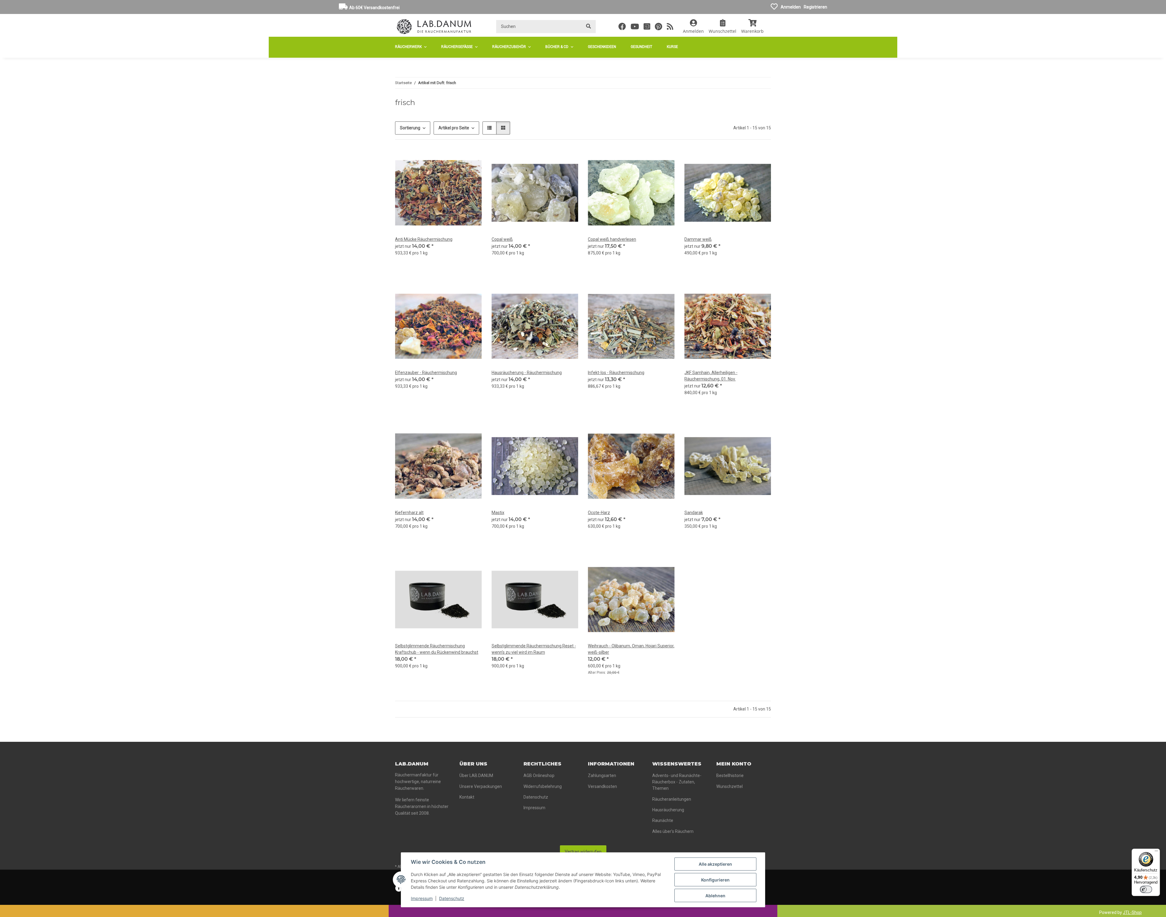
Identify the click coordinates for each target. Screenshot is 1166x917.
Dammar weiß (698, 239)
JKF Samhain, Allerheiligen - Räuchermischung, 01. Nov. (711, 375)
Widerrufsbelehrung (542, 786)
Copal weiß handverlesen (612, 239)
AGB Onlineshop (538, 775)
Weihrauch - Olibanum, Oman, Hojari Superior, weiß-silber (631, 649)
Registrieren (815, 7)
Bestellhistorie (730, 775)
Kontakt (466, 797)
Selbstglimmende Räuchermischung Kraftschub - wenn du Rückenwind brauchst (436, 649)
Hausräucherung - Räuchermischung (527, 372)
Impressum (422, 898)
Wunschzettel (729, 786)
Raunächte (662, 820)
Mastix (498, 512)
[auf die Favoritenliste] (471, 159)
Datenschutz (451, 898)
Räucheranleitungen (671, 799)
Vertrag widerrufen (583, 851)
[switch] (1146, 889)
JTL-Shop (1132, 912)
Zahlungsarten (602, 775)
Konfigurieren (715, 879)
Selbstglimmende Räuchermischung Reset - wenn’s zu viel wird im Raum (534, 649)
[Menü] (1156, 852)
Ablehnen (715, 895)
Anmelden (791, 7)
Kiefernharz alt (409, 512)
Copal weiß (502, 239)
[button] (693, 26)
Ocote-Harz (599, 512)
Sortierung (410, 127)
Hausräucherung (668, 809)
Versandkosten (602, 786)
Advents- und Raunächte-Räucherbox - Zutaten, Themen (676, 782)
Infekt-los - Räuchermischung (616, 372)
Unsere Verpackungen (480, 786)
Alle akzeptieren (715, 864)
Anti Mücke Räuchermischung (423, 239)
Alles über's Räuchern (673, 831)
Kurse (672, 47)
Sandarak (693, 512)
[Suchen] (588, 26)
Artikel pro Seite (453, 127)
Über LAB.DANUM (476, 775)
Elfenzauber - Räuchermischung (426, 372)
